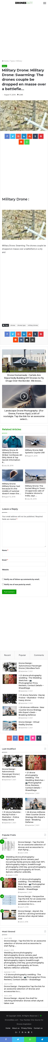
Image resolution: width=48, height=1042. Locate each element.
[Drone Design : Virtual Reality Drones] (10, 725)
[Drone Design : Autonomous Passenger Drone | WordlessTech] (10, 667)
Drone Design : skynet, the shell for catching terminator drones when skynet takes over (32, 915)
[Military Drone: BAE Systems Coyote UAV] (35, 442)
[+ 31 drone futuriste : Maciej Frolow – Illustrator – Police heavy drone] (10, 699)
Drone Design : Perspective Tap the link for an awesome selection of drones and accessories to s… (31, 900)
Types (12, 61)
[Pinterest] (21, 738)
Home (6, 61)
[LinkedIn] (27, 738)
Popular (22, 655)
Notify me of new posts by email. (17, 584)
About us (15, 1028)
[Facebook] (15, 738)
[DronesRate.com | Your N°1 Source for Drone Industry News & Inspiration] (24, 3)
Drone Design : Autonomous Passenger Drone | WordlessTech (30, 665)
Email (5, 560)
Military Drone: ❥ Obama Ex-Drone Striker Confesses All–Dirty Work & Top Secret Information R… (12, 456)
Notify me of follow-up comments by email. (22, 579)
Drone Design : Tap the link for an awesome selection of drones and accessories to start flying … (31, 846)
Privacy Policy (26, 1028)
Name (5, 550)
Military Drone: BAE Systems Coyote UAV (35, 451)
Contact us (38, 1028)
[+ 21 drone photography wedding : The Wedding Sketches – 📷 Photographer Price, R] (10, 679)
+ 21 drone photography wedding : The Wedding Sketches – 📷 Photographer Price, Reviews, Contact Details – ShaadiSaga (31, 681)
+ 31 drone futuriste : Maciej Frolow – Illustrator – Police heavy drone (32, 697)
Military (19, 61)
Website (5, 570)
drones (12, 325)
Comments (39, 655)
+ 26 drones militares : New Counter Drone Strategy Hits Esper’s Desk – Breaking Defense (31, 711)
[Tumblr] (38, 738)
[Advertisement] (24, 33)
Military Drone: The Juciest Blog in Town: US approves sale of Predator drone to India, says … (35, 491)
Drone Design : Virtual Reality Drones (29, 723)
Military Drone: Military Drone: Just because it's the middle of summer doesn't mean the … (11, 489)
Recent (7, 655)
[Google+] (9, 738)
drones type (21, 325)
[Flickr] (32, 738)
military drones (33, 325)
